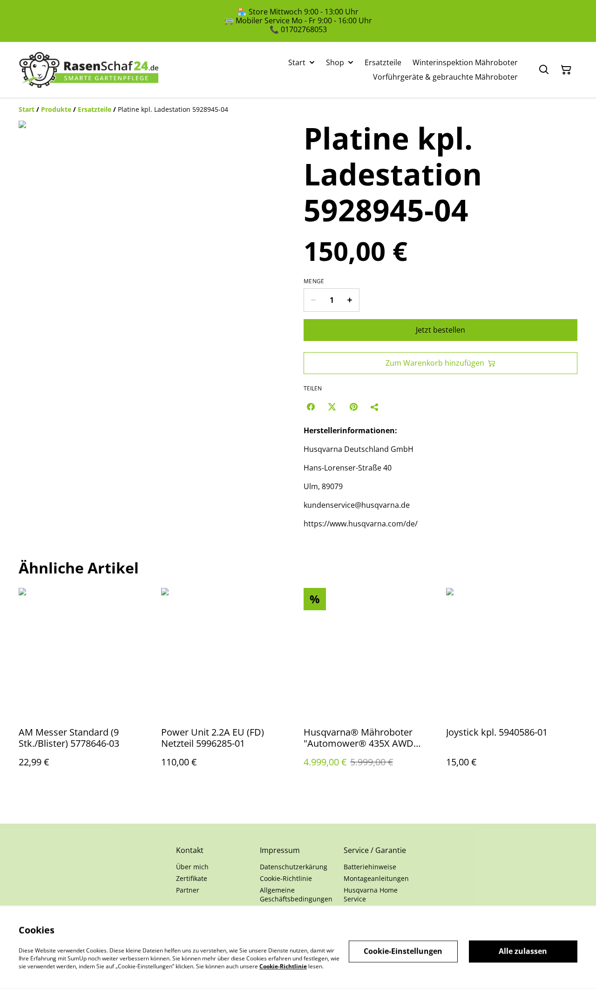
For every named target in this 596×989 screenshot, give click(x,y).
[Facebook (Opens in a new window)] (311, 407)
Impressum (280, 850)
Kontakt (189, 850)
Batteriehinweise (370, 866)
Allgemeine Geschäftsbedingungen (296, 894)
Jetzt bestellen (440, 330)
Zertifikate (191, 878)
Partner (187, 890)
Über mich (192, 866)
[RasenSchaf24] (88, 70)
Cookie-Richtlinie (286, 878)
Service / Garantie (375, 850)
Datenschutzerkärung (293, 866)
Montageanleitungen (376, 878)
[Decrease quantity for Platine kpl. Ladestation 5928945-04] (313, 300)
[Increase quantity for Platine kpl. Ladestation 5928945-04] (349, 300)
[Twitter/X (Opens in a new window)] (332, 407)
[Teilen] (375, 407)
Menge (314, 281)
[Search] (544, 70)
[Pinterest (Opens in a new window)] (353, 407)
